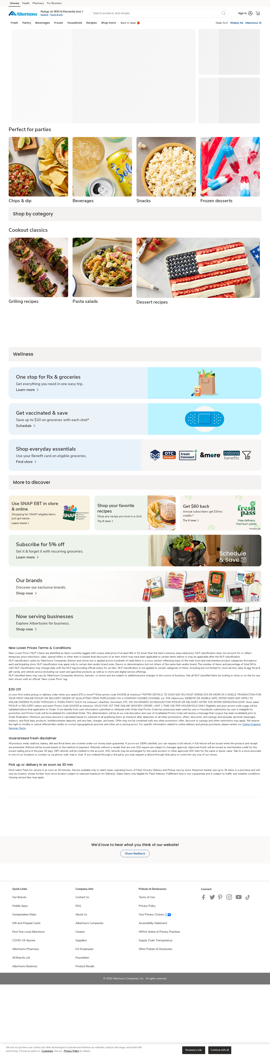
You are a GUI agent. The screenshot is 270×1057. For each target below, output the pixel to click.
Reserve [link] (44, 14)
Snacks (143, 200)
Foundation (82, 957)
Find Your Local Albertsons (28, 932)
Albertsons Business (24, 966)
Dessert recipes (152, 302)
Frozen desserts (216, 200)
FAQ (78, 906)
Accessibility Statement (153, 923)
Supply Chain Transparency (155, 940)
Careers (80, 932)
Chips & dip (20, 200)
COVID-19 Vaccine (23, 940)
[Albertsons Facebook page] (204, 897)
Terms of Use (147, 897)
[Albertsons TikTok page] (247, 897)
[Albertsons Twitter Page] (212, 897)
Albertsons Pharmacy (25, 949)
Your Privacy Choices (151, 914)
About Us (81, 914)
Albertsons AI (253, 23)
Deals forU (222, 23)
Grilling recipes (24, 301)
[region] (135, 1050)
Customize (47, 1051)
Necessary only (193, 1050)
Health (26, 3)
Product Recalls (84, 966)
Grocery (14, 3)
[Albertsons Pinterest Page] (220, 897)
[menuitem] (14, 22)
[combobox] (159, 13)
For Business (54, 3)
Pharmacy (38, 3)
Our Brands (19, 897)
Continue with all (220, 1050)
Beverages (83, 200)
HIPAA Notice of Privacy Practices (159, 932)
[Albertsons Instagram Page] (229, 897)
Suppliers (81, 940)
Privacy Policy (147, 906)
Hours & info (56, 14)
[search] (223, 13)
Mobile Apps (20, 906)
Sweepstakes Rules (24, 914)
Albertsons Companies (89, 923)
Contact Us (82, 897)
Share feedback (135, 854)
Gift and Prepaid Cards (26, 923)
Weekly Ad (236, 23)
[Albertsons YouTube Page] (239, 897)
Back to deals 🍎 (130, 23)
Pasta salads (85, 301)
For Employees (84, 949)
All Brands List (21, 957)
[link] (27, 390)
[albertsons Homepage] (23, 13)
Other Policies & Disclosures (155, 949)
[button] (62, 11)
